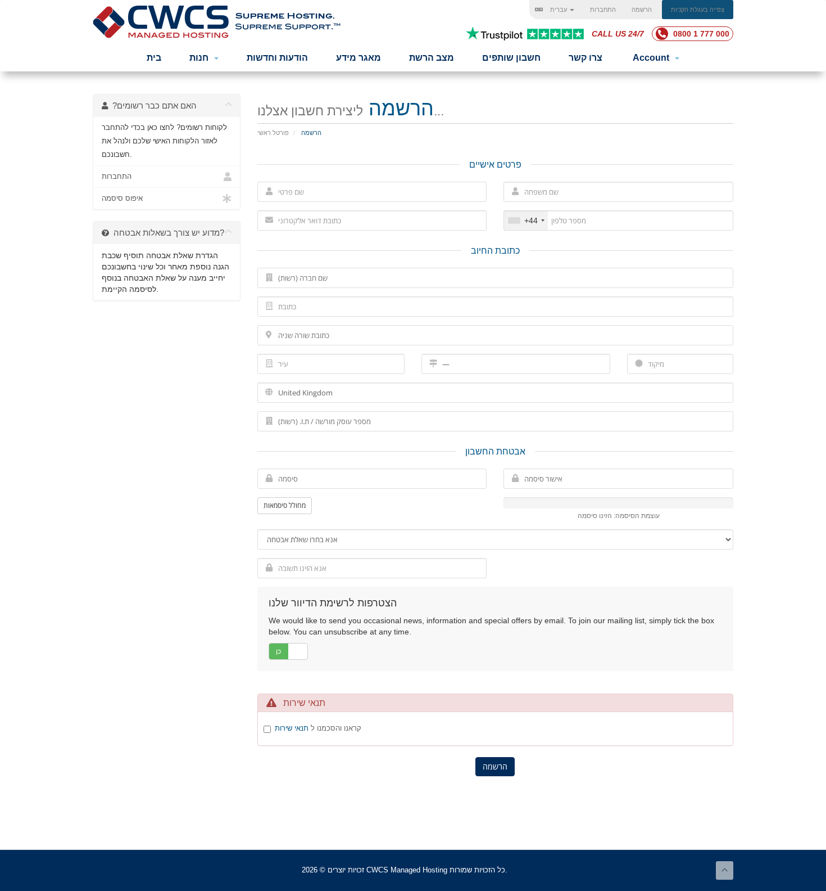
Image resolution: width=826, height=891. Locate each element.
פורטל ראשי (273, 132)
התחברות (603, 9)
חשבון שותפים (511, 57)
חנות (201, 57)
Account (653, 57)
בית (154, 57)
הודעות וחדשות (277, 57)
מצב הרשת (431, 57)
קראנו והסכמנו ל (318, 728)
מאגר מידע (358, 57)
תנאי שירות (291, 728)
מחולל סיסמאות (285, 505)
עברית (558, 9)
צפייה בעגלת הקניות (697, 9)
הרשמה (642, 9)
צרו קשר (585, 57)
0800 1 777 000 (700, 33)
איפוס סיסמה (122, 198)
